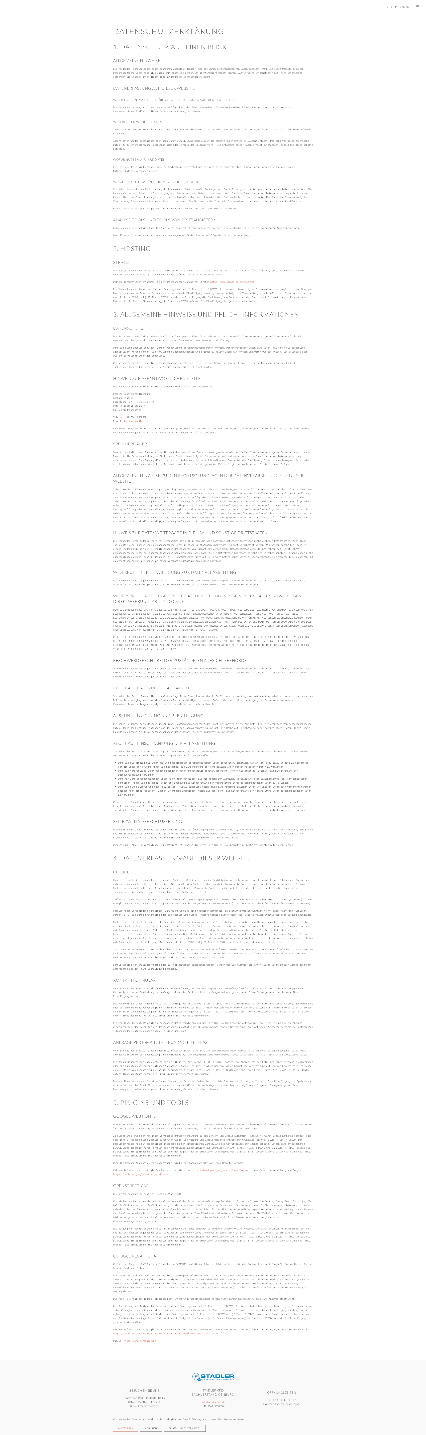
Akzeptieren (125, 1428)
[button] (417, 6)
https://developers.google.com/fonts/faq (218, 1170)
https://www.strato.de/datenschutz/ (233, 281)
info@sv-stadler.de (136, 421)
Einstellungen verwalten (185, 1428)
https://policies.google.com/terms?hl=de (200, 1333)
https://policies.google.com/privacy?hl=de (140, 1174)
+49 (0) (388, 6)
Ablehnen (151, 1428)
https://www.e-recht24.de (140, 1340)
